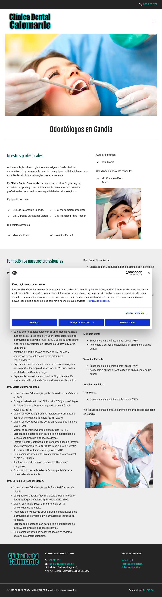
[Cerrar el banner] (149, 273)
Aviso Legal (127, 560)
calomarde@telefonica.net (61, 564)
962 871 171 (150, 4)
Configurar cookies (79, 322)
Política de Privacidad (132, 564)
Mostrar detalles (135, 313)
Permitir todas (127, 322)
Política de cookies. (98, 300)
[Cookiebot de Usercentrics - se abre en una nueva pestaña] (128, 273)
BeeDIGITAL (149, 590)
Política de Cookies (131, 567)
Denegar (34, 322)
